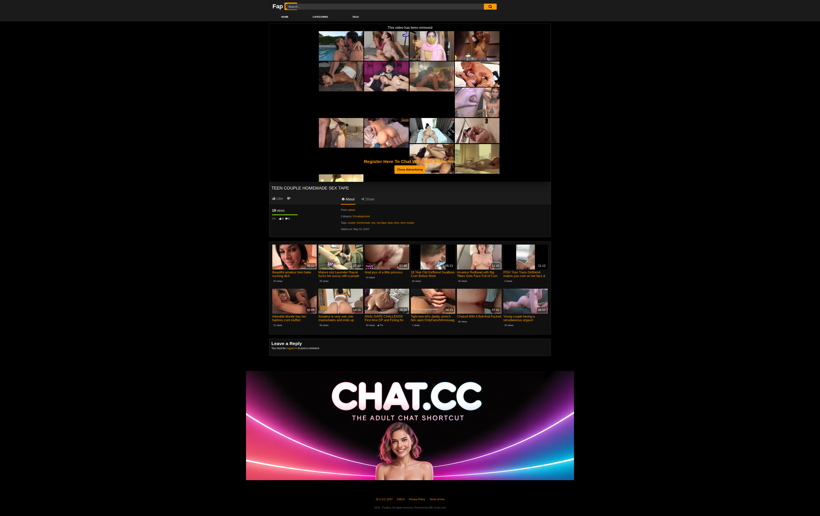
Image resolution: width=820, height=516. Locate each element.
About (349, 199)
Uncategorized (361, 216)
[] (490, 7)
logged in (291, 348)
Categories (320, 17)
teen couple (407, 222)
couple (352, 222)
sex (373, 222)
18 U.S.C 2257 (384, 499)
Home (284, 17)
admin (351, 209)
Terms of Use (437, 499)
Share (370, 199)
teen (396, 222)
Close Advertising (410, 169)
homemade (363, 222)
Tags (355, 17)
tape (390, 222)
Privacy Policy (417, 499)
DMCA (401, 499)
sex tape (382, 222)
